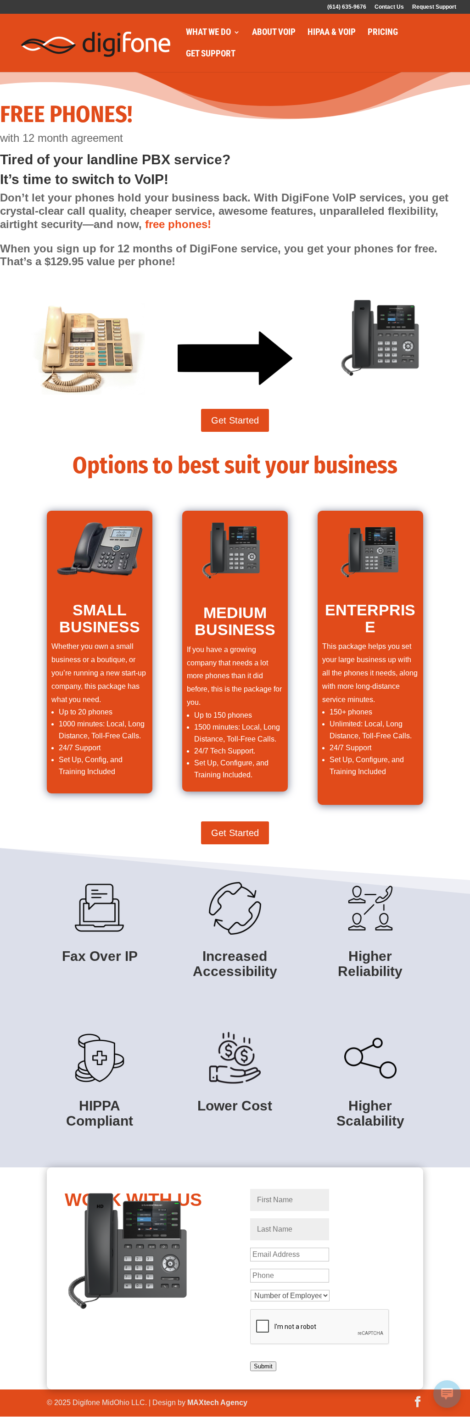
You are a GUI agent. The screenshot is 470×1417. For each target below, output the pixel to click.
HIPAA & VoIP (332, 33)
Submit (263, 1366)
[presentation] (320, 1327)
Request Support (434, 7)
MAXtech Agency (217, 1402)
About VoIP (274, 33)
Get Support (210, 54)
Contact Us (389, 7)
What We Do (208, 33)
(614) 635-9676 (346, 7)
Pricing (383, 33)
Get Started (235, 420)
